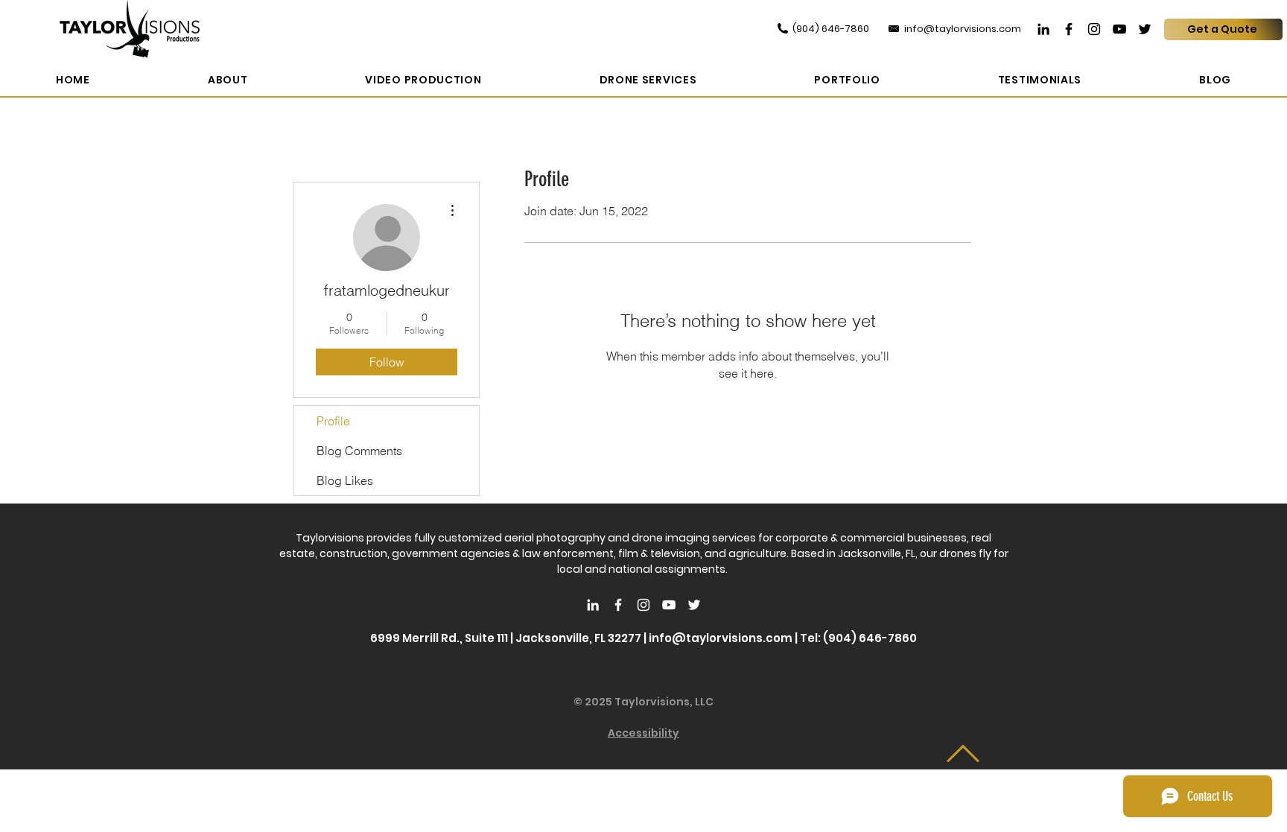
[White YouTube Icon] (669, 605)
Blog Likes (345, 480)
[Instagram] (1094, 29)
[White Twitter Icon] (694, 605)
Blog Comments (359, 450)
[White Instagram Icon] (643, 605)
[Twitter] (1145, 29)
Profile (333, 420)
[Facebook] (1069, 29)
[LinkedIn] (1043, 29)
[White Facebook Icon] (618, 605)
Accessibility (643, 732)
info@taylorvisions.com (720, 638)
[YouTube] (1119, 29)
